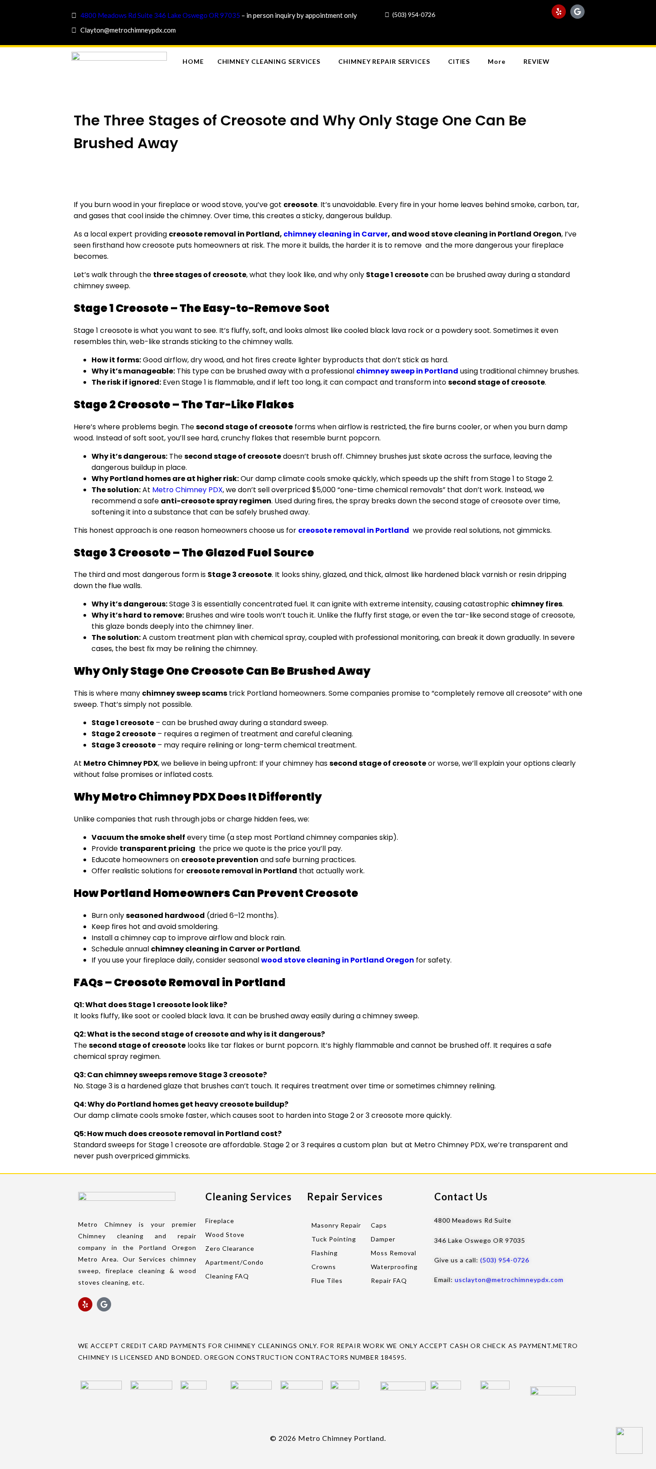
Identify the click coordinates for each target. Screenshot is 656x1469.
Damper (383, 1239)
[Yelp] (559, 11)
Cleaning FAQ (227, 1276)
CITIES (459, 61)
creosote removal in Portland (353, 530)
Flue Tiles (327, 1280)
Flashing (324, 1253)
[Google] (577, 11)
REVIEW (536, 61)
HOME (193, 61)
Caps (379, 1225)
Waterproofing (394, 1266)
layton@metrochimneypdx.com (130, 30)
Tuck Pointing (333, 1239)
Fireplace (219, 1220)
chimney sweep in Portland (407, 371)
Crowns (323, 1266)
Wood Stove (225, 1234)
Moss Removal (393, 1253)
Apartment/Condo (234, 1262)
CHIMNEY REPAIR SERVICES (384, 61)
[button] (271, 61)
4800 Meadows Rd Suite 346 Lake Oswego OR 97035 (160, 15)
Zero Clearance (229, 1248)
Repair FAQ (389, 1280)
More (497, 61)
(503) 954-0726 (413, 14)
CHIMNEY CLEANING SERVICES (269, 61)
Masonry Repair (336, 1225)
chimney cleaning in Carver (335, 234)
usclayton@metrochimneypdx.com (509, 1279)
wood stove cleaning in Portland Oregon (337, 960)
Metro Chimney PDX (187, 490)
